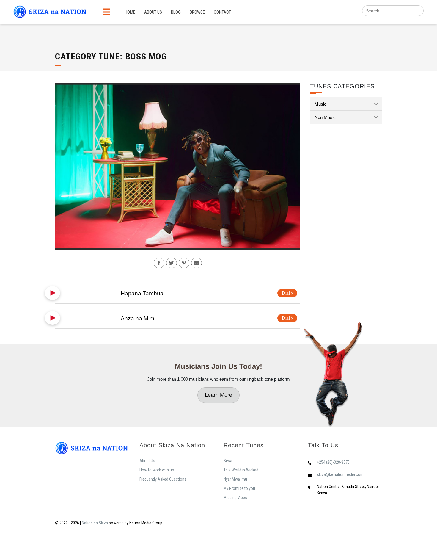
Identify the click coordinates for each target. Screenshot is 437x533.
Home (130, 12)
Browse (197, 12)
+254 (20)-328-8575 (333, 462)
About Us (153, 12)
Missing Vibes (235, 497)
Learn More (218, 395)
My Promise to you (239, 488)
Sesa (228, 460)
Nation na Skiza (95, 523)
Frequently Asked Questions (162, 479)
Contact (222, 12)
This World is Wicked (241, 470)
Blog (176, 12)
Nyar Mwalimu (235, 479)
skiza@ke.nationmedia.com (340, 474)
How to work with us (156, 470)
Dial (286, 293)
